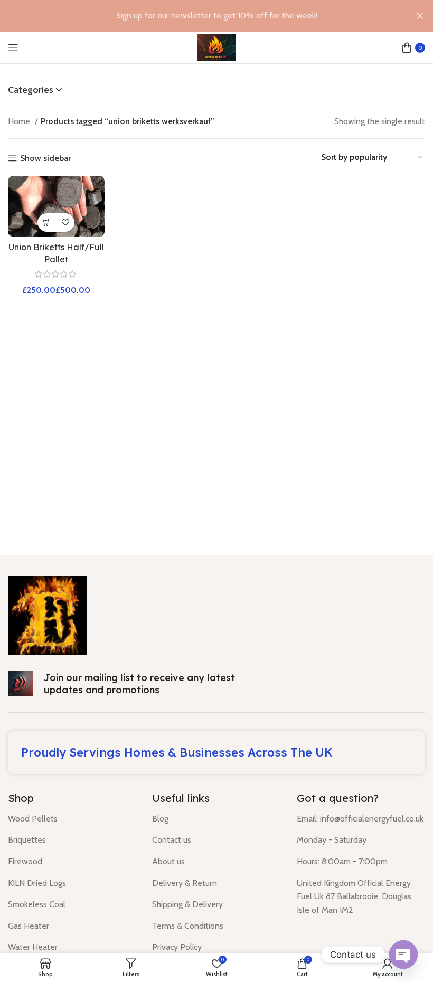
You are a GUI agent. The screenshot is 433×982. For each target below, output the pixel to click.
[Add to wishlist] (65, 222)
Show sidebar (45, 158)
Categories (30, 90)
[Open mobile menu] (13, 47)
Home (20, 121)
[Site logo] (216, 47)
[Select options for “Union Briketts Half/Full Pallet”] (46, 222)
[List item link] (72, 819)
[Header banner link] (200, 16)
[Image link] (47, 615)
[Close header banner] (420, 16)
